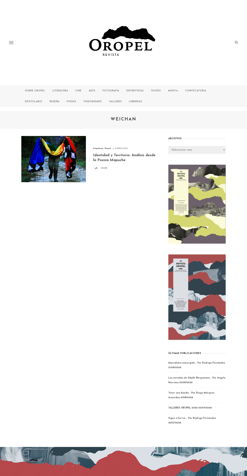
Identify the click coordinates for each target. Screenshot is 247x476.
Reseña (54, 102)
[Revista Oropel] (33, 461)
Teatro (156, 91)
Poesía (71, 102)
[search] (236, 42)
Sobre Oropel (35, 91)
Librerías (135, 102)
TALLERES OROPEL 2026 (182, 408)
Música (173, 91)
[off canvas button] (11, 42)
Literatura (60, 91)
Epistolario (33, 102)
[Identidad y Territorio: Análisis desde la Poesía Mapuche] (53, 158)
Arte (92, 91)
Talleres (115, 102)
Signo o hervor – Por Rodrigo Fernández (192, 418)
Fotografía (111, 91)
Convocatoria (195, 91)
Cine (78, 91)
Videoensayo (92, 102)
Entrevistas (135, 91)
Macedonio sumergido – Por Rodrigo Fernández (196, 363)
